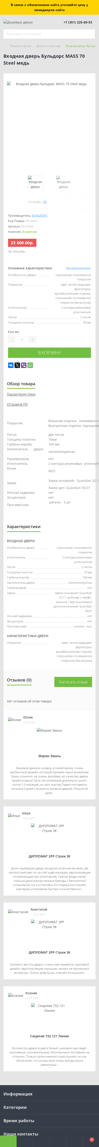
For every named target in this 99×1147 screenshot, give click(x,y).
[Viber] (23, 365)
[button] (41, 1141)
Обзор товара (21, 383)
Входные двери (21, 46)
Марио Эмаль (49, 756)
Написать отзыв (73, 681)
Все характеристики (78, 268)
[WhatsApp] (30, 365)
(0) (45, 202)
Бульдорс (39, 215)
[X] (17, 365)
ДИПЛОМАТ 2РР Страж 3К (49, 856)
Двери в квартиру (49, 46)
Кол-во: (14, 332)
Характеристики (21, 394)
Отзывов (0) (17, 404)
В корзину (49, 352)
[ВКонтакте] (11, 365)
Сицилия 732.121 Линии (49, 1036)
